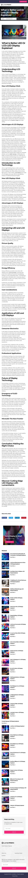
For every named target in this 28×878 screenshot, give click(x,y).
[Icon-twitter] (4, 849)
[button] (22, 4)
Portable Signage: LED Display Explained (10, 721)
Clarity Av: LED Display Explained (17, 805)
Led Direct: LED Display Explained (17, 726)
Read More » (13, 557)
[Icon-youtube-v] (8, 849)
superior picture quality (20, 307)
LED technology (12, 272)
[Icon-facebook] (2, 849)
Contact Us (9, 541)
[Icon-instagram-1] (6, 849)
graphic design (15, 120)
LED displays (18, 172)
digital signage (13, 154)
